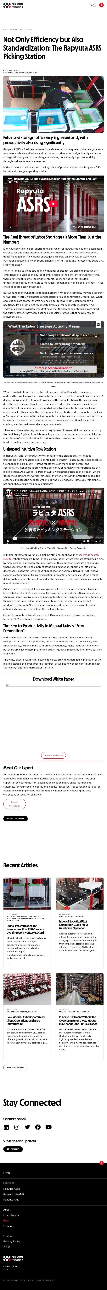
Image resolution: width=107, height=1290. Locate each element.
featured (19, 30)
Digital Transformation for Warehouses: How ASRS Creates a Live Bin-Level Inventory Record (25, 929)
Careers (7, 1225)
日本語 (92, 5)
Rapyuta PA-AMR (13, 1194)
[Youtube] (48, 1127)
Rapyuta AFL (11, 1199)
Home (6, 1172)
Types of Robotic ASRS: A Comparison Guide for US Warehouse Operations (73, 925)
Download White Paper (53, 755)
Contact (8, 1236)
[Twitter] (27, 1127)
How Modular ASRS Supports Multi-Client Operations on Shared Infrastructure (26, 1020)
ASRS (12, 30)
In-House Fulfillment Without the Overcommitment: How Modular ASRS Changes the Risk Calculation (78, 1020)
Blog (6, 1220)
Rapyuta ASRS (12, 1188)
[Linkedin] (6, 1127)
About (7, 1209)
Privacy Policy (11, 1241)
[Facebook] (38, 1127)
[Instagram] (17, 1127)
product (29, 30)
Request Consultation (14, 804)
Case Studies (11, 1215)
